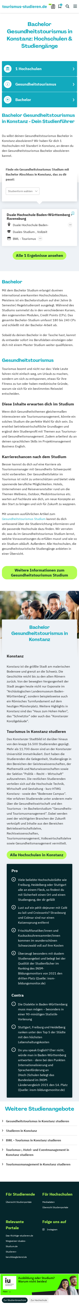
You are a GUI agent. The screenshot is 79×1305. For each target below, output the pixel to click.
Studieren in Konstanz (21, 1131)
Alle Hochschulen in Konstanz (36, 854)
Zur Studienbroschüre (14, 1300)
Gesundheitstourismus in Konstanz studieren (37, 1121)
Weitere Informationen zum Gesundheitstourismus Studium (39, 573)
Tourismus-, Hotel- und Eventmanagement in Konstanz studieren (37, 1152)
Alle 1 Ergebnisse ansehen (39, 255)
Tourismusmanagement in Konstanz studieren (38, 1164)
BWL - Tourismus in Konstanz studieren (33, 1140)
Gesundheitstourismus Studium (24, 519)
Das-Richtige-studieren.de (19, 1235)
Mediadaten (48, 1202)
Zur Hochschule (39, 1300)
